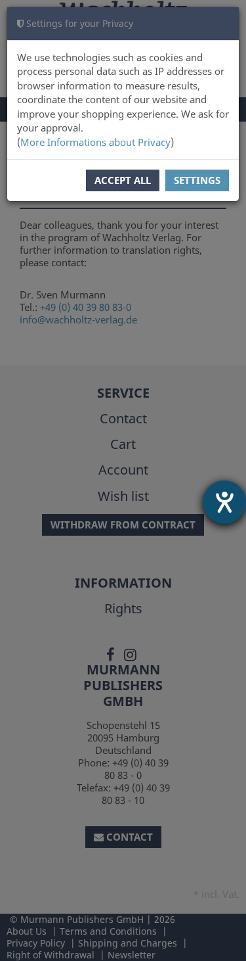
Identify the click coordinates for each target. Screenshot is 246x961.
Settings (197, 180)
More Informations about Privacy (95, 142)
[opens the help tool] (224, 502)
